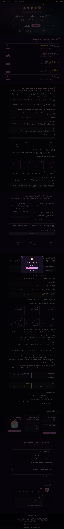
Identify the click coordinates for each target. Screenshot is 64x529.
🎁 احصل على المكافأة (32, 267)
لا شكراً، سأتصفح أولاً (32, 270)
